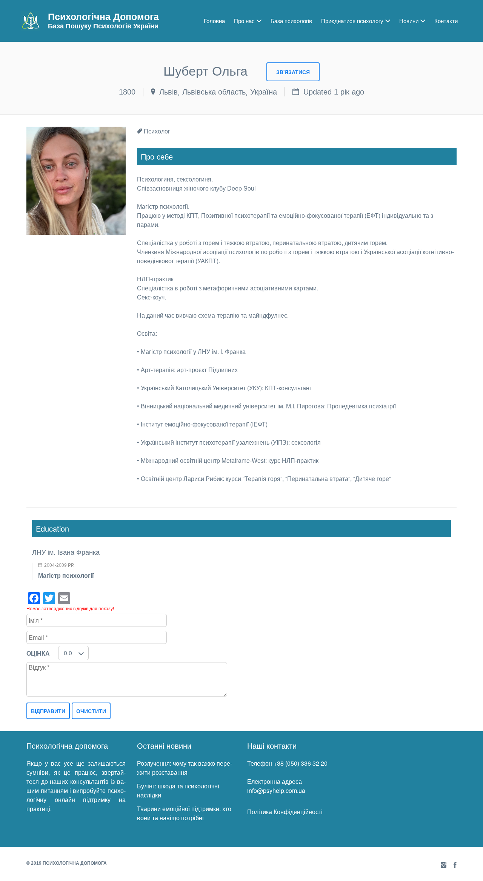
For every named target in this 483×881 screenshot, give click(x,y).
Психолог (157, 131)
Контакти (446, 21)
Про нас (244, 21)
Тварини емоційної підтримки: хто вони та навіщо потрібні (184, 813)
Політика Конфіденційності (285, 811)
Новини (408, 21)
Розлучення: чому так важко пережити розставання (184, 768)
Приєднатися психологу (352, 21)
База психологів (291, 21)
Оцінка (38, 653)
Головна (214, 21)
